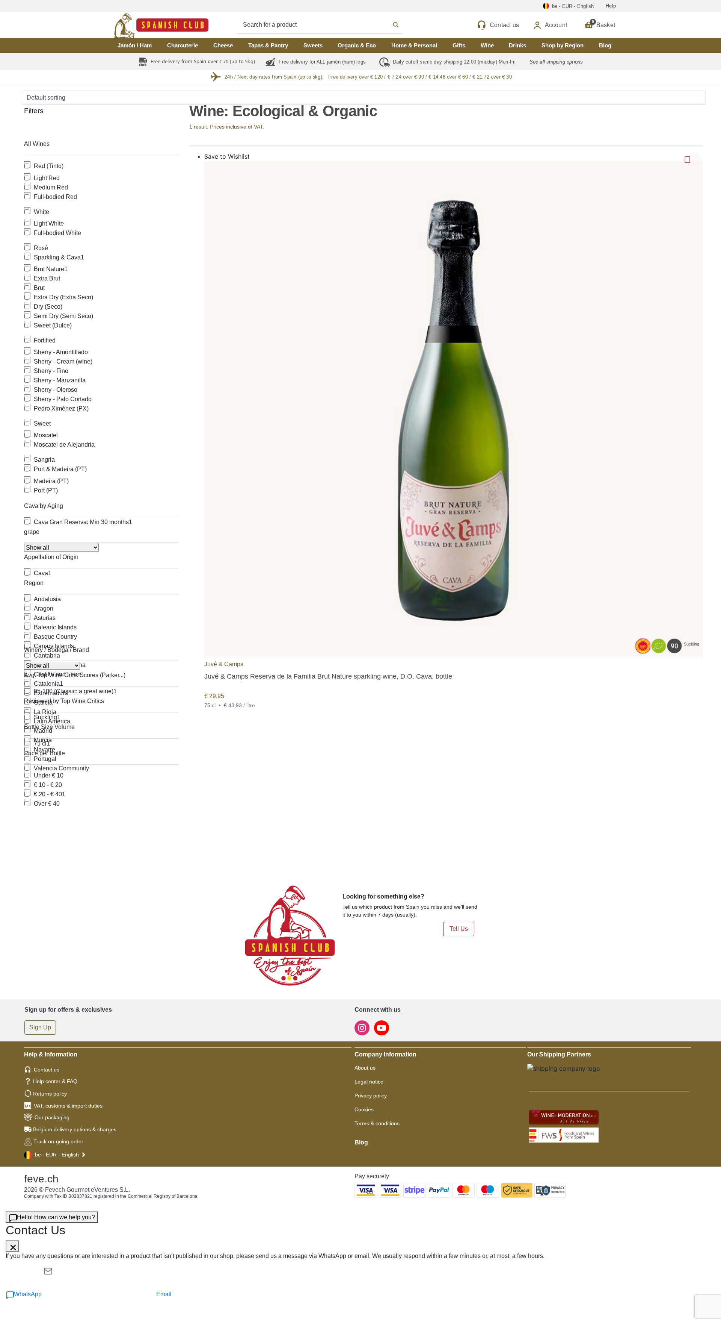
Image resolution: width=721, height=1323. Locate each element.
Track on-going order (58, 1141)
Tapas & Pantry (268, 45)
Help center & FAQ (55, 1081)
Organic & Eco (357, 45)
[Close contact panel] (12, 1246)
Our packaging (52, 1117)
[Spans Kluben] (135, 25)
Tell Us (458, 929)
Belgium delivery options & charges (74, 1129)
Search (327, 24)
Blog (605, 45)
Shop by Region (563, 45)
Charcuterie (182, 45)
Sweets (313, 45)
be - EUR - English (56, 1155)
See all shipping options (556, 62)
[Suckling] (453, 410)
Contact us (46, 1070)
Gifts (459, 45)
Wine (487, 45)
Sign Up (40, 1027)
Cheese (223, 45)
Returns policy (50, 1094)
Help (611, 6)
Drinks (517, 45)
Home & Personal (414, 45)
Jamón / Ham (135, 45)
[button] (695, 159)
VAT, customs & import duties (68, 1106)
